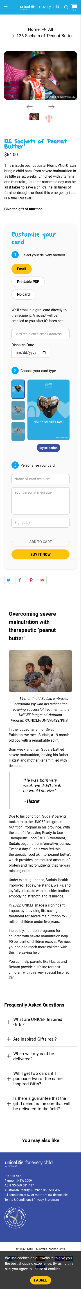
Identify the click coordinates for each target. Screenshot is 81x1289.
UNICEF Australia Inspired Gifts (45, 1249)
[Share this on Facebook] (20, 580)
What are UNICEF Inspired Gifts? (37, 1022)
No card (23, 294)
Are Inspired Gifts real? (35, 1039)
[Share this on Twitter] (8, 580)
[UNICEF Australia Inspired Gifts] (40, 7)
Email (21, 269)
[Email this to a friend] (42, 580)
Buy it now (40, 554)
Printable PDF (28, 281)
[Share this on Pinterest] (31, 580)
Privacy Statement (46, 1199)
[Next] (51, 106)
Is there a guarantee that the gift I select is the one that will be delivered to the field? (41, 1103)
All (50, 29)
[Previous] (29, 106)
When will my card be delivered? (33, 1056)
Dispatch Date (22, 345)
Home (34, 29)
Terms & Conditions (18, 1199)
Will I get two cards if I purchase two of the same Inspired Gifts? (38, 1078)
